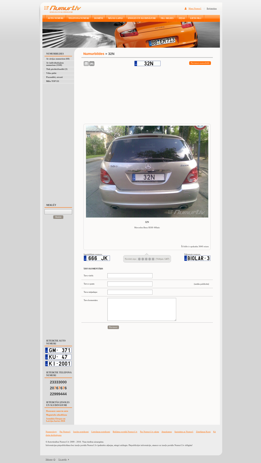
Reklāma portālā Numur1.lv (125, 431)
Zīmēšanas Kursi (203, 431)
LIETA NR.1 (195, 18)
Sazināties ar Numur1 (183, 431)
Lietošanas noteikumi (100, 431)
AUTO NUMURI (55, 18)
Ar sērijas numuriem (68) (58, 59)
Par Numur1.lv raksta (149, 431)
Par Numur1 (65, 431)
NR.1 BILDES (167, 18)
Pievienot (113, 327)
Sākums (49, 459)
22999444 (58, 394)
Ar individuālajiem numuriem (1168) (55, 64)
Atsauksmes (166, 431)
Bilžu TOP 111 (52, 81)
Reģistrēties (212, 8)
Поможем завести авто (57, 411)
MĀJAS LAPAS (115, 18)
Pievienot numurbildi (200, 63)
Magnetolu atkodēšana (56, 415)
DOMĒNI (98, 18)
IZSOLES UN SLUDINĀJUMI (142, 18)
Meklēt (58, 217)
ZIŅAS (182, 18)
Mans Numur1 (195, 8)
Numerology (51, 431)
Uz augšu (62, 459)
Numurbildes (93, 54)
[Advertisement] (60, 141)
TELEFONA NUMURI (78, 18)
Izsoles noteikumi (81, 431)
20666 (58, 388)
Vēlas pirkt (51, 73)
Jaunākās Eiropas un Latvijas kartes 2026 (55, 419)
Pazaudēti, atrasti (54, 77)
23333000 (58, 382)
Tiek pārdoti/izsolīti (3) (56, 69)
